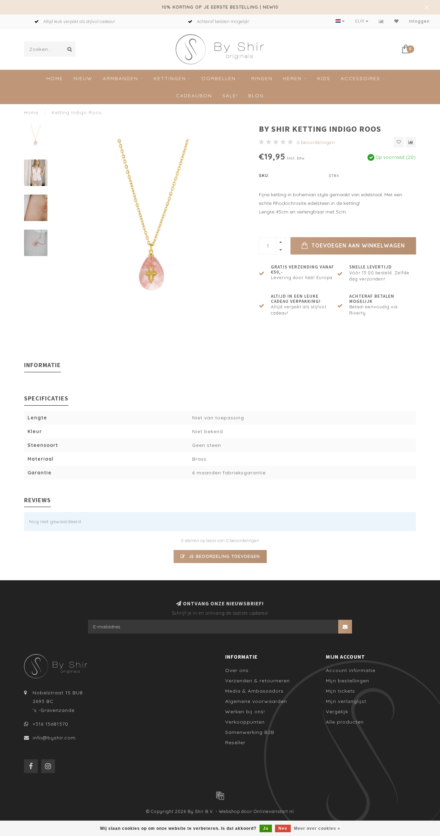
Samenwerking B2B (249, 732)
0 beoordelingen (316, 142)
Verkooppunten (245, 722)
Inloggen (419, 21)
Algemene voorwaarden (256, 701)
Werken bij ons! (245, 711)
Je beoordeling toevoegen (223, 556)
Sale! (230, 95)
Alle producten (345, 722)
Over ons (237, 670)
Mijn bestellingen (347, 681)
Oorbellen (218, 78)
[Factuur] (220, 795)
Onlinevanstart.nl (274, 811)
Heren (292, 78)
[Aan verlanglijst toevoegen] (399, 142)
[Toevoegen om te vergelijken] (411, 142)
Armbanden (120, 78)
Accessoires (360, 78)
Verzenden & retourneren (257, 681)
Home (54, 78)
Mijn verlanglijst (346, 701)
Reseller (235, 742)
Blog (256, 95)
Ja (265, 828)
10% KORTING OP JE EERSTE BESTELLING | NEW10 (220, 7)
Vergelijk (337, 711)
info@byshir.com (54, 738)
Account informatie (350, 670)
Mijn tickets (340, 691)
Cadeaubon (194, 95)
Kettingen (170, 78)
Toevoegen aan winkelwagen (357, 245)
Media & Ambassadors (254, 691)
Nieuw (83, 78)
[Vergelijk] (381, 21)
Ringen (262, 78)
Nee (282, 828)
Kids (323, 78)
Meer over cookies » (317, 828)
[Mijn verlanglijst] (396, 21)
